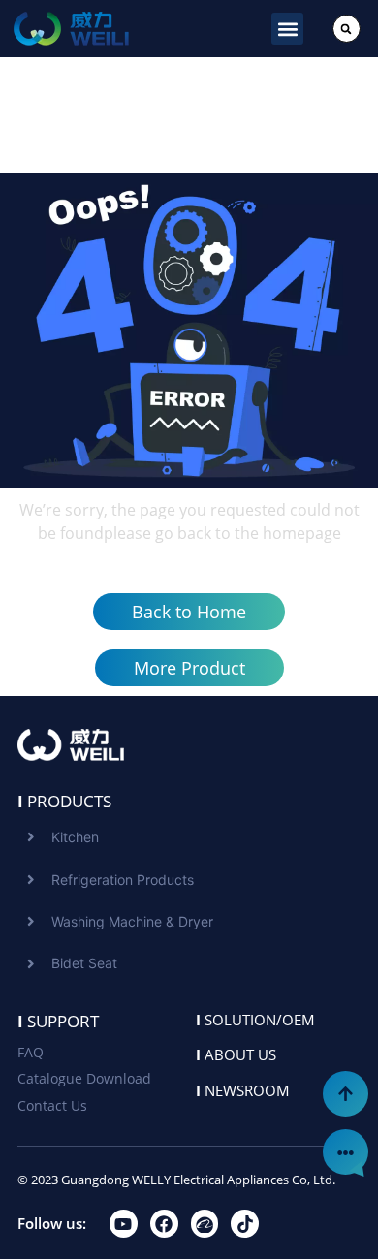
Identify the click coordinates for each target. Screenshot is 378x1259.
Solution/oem (255, 1019)
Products (64, 801)
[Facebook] (164, 1224)
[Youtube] (124, 1224)
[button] (287, 29)
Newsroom (243, 1090)
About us (236, 1054)
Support (58, 1021)
